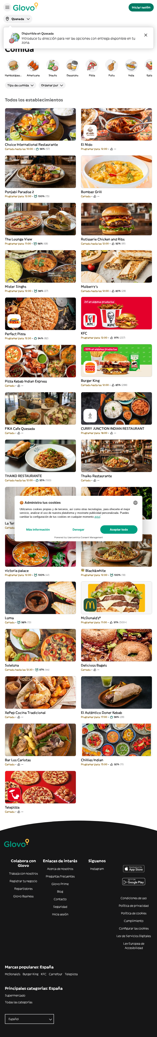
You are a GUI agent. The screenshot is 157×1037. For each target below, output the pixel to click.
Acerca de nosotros (60, 869)
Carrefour (55, 974)
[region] (78, 67)
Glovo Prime (60, 884)
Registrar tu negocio (23, 881)
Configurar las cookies (134, 928)
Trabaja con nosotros (23, 873)
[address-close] (146, 35)
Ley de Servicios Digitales (134, 936)
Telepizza (71, 974)
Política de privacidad (134, 905)
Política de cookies (133, 913)
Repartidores (23, 888)
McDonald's (12, 974)
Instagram (97, 869)
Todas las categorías (18, 1002)
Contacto (60, 899)
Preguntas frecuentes (60, 876)
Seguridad (60, 907)
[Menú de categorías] (7, 7)
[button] (13, 67)
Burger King (30, 974)
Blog (60, 891)
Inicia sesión (60, 914)
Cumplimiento (134, 921)
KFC (43, 974)
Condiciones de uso (134, 898)
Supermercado (15, 995)
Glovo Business (23, 896)
